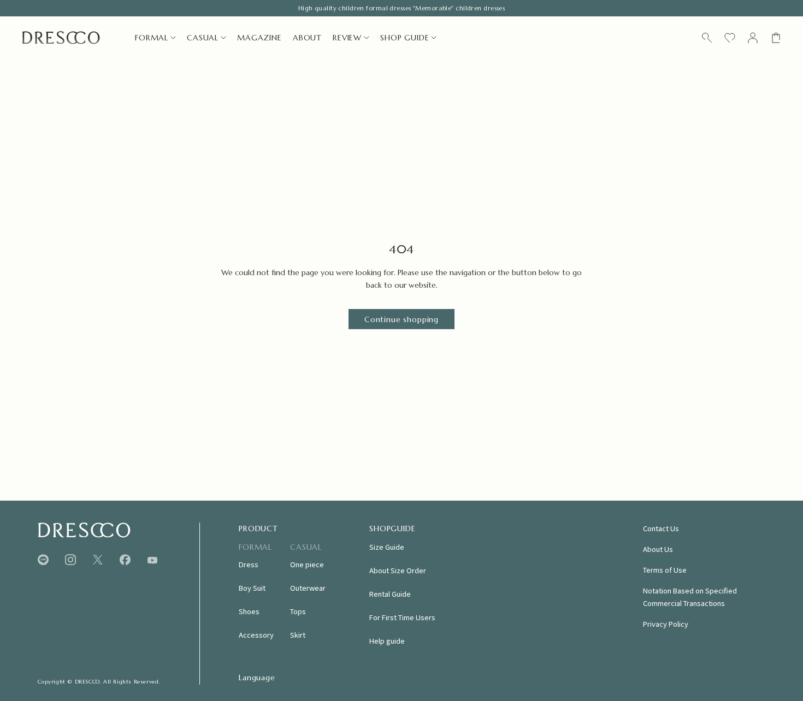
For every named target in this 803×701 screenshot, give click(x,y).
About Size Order (397, 570)
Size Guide (386, 547)
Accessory (256, 634)
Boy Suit (252, 588)
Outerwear (308, 588)
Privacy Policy (665, 624)
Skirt (297, 634)
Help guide (387, 640)
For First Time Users (402, 617)
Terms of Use (665, 570)
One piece (307, 564)
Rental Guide (390, 594)
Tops (298, 611)
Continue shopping (401, 319)
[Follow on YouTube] (152, 560)
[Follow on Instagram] (70, 560)
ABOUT (307, 38)
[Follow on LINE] (43, 560)
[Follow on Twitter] (97, 560)
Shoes (249, 611)
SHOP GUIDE (404, 38)
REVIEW (347, 38)
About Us (658, 549)
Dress (248, 564)
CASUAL (203, 38)
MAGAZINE (259, 38)
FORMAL (151, 38)
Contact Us (661, 528)
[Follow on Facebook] (125, 560)
